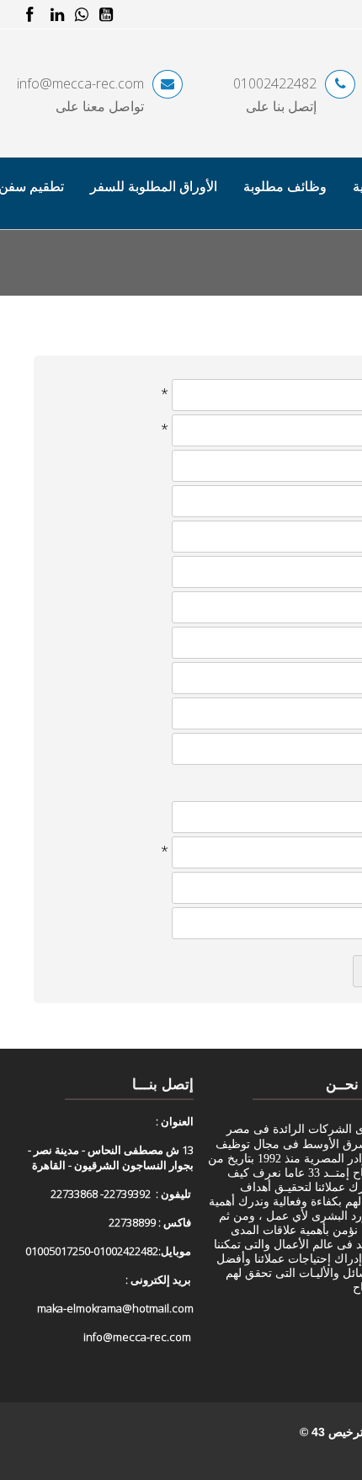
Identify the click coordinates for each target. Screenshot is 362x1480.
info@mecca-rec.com (80, 83)
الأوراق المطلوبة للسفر (153, 186)
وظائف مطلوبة (285, 186)
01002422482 (275, 83)
